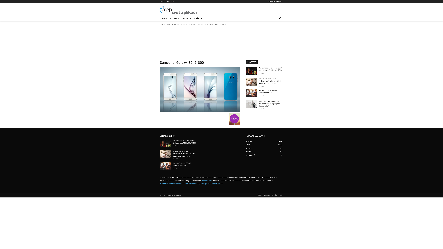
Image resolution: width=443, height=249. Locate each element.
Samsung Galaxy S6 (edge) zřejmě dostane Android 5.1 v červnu (186, 24)
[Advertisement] (221, 43)
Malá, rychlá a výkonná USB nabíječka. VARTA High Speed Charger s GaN (269, 103)
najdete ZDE (207, 180)
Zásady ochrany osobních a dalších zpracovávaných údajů (183, 183)
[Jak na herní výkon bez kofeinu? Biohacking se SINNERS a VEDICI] (251, 71)
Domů (162, 24)
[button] (280, 18)
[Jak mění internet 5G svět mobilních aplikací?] (251, 93)
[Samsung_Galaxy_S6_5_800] (200, 89)
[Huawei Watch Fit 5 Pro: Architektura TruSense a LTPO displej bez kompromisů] (251, 82)
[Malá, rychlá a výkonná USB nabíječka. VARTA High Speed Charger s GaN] (251, 104)
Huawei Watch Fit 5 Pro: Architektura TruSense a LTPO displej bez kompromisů (270, 81)
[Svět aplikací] (178, 10)
